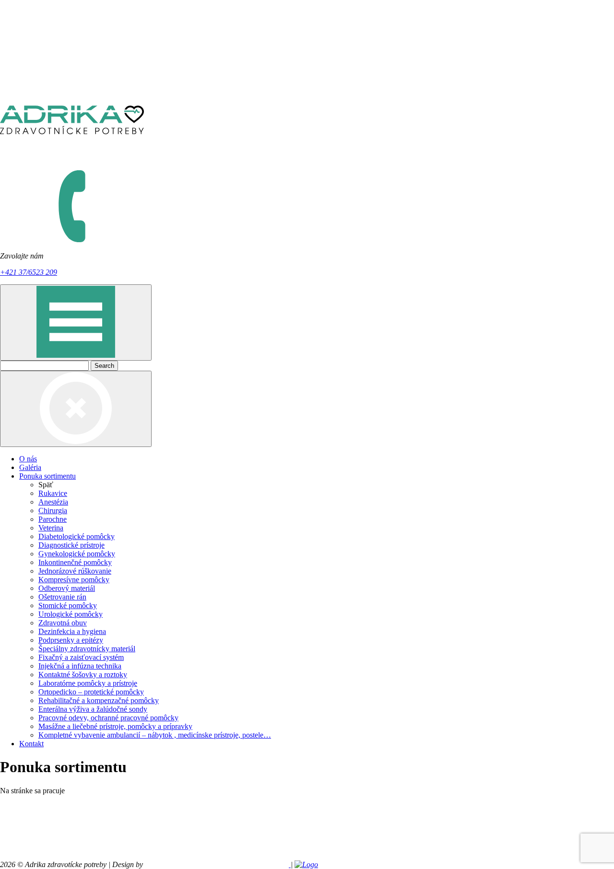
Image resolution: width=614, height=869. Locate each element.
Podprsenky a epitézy (70, 640)
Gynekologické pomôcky (76, 554)
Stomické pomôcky (67, 605)
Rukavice (52, 493)
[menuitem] (316, 459)
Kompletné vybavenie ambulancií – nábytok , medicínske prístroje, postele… (154, 735)
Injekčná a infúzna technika (79, 666)
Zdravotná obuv (62, 623)
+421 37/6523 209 (28, 272)
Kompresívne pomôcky (73, 579)
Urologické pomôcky (70, 614)
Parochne (52, 519)
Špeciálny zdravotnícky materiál (86, 649)
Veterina (50, 528)
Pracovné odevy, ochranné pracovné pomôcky (108, 718)
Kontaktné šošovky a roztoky (82, 674)
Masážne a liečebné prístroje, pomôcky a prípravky (115, 726)
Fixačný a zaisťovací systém (81, 657)
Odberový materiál (66, 588)
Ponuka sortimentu (47, 476)
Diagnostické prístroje (71, 545)
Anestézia (53, 502)
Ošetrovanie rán (62, 597)
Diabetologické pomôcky (76, 536)
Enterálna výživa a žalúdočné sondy (92, 709)
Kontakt (31, 744)
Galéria (30, 467)
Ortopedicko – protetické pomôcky (91, 692)
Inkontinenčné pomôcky (75, 562)
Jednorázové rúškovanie (74, 571)
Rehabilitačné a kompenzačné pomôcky (98, 700)
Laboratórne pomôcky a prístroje (87, 683)
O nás (28, 459)
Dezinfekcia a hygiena (72, 631)
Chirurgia (52, 510)
